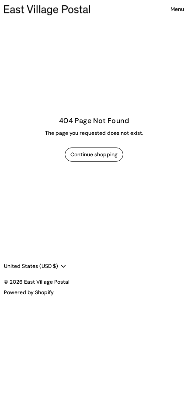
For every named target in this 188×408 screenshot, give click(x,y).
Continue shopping (94, 154)
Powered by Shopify (29, 292)
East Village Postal (47, 281)
